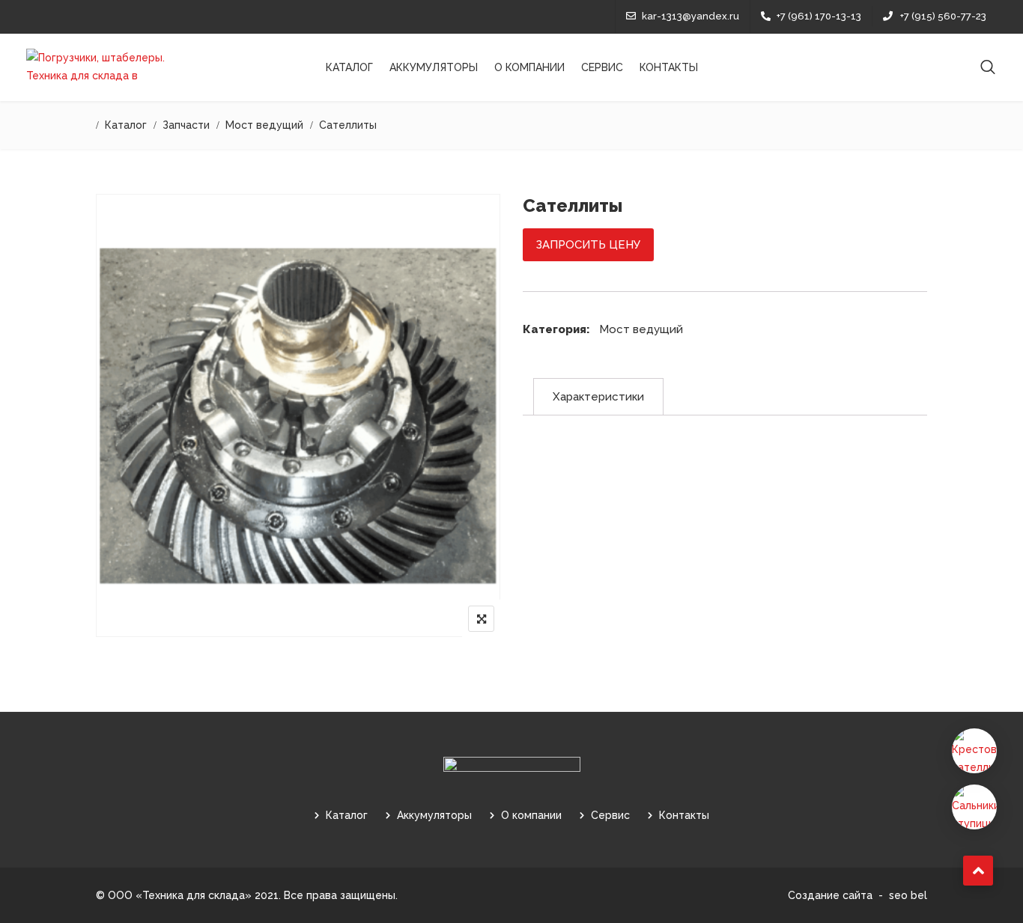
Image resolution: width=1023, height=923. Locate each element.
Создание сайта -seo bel (857, 895)
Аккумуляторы (433, 67)
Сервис (602, 67)
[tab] (598, 396)
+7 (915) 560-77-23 (943, 16)
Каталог (349, 67)
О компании (529, 67)
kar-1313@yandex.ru (690, 16)
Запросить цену (588, 245)
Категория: (556, 329)
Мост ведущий (641, 329)
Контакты (669, 67)
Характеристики (598, 396)
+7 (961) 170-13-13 (819, 16)
